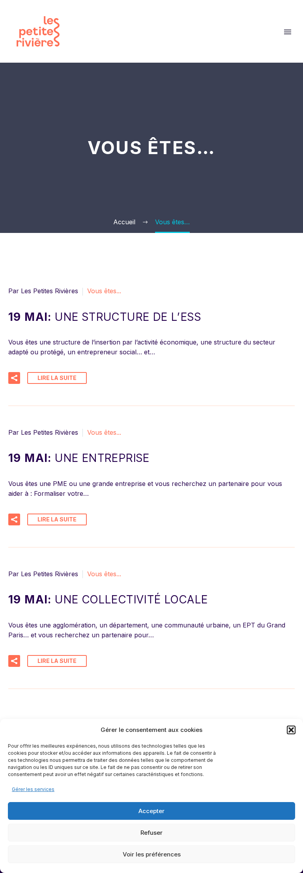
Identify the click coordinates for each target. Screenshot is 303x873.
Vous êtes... (104, 291)
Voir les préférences (152, 854)
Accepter (151, 811)
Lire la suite (57, 377)
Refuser (151, 832)
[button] (291, 730)
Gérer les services (33, 789)
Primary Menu (288, 32)
